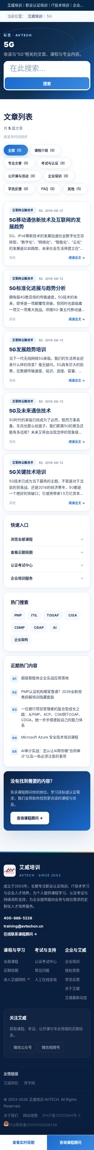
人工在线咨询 (46, 979)
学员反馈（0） (19, 189)
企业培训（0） (59, 176)
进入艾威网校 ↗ (17, 979)
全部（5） (16, 150)
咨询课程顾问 (70, 1142)
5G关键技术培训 (27, 472)
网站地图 (30, 1115)
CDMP (19, 627)
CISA (72, 615)
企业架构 (21, 639)
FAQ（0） (49, 189)
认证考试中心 (46, 961)
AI (55, 627)
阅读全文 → (77, 258)
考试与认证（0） (54, 163)
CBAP (39, 627)
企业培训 (72, 961)
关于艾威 (72, 988)
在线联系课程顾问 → (20, 934)
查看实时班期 (23, 1142)
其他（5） (75, 189)
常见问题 (42, 970)
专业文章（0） (19, 163)
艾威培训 (35, 16)
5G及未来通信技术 (30, 411)
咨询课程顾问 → (30, 818)
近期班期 (11, 970)
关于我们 (11, 1115)
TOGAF (53, 615)
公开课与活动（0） (22, 176)
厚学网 (29, 1083)
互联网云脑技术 (22, 210)
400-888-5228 (18, 918)
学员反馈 (72, 979)
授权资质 (72, 970)
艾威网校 (11, 1083)
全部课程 (11, 961)
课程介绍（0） (45, 150)
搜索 (47, 83)
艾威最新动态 (76, 997)
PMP (18, 615)
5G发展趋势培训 (27, 350)
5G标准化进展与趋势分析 (37, 288)
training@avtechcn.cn (23, 926)
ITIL (34, 615)
